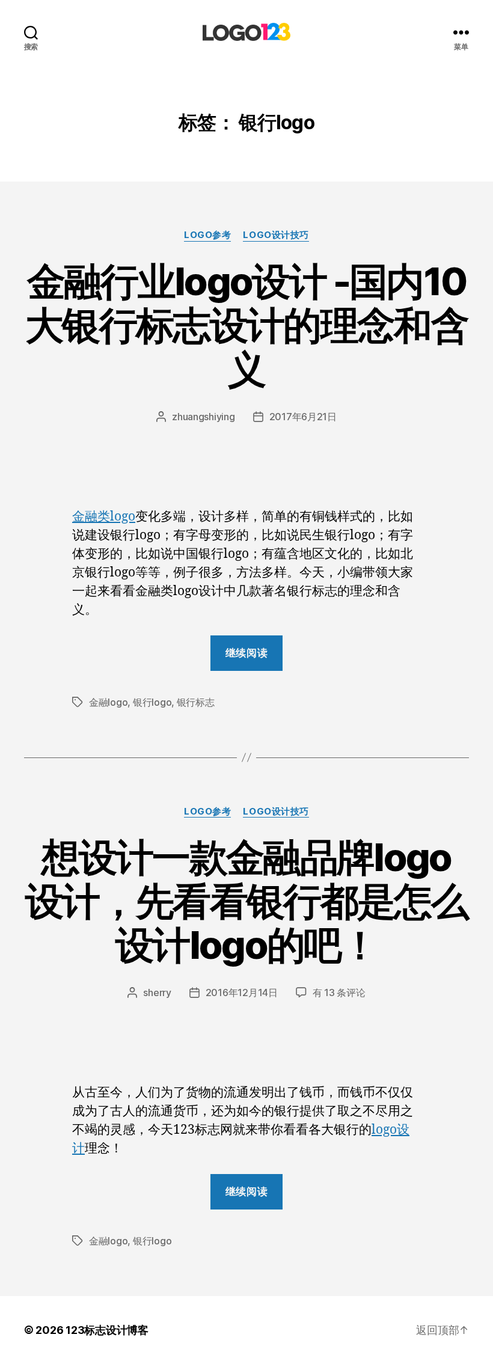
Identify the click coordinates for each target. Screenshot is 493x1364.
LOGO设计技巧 (275, 235)
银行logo (152, 702)
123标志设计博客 (107, 1330)
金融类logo (103, 517)
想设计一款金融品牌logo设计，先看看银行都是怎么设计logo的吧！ (246, 901)
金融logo (108, 702)
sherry (157, 992)
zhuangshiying (203, 417)
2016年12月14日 (242, 992)
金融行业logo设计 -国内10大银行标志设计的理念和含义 (246, 325)
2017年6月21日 (303, 417)
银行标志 (196, 702)
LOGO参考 (207, 235)
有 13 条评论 (339, 992)
